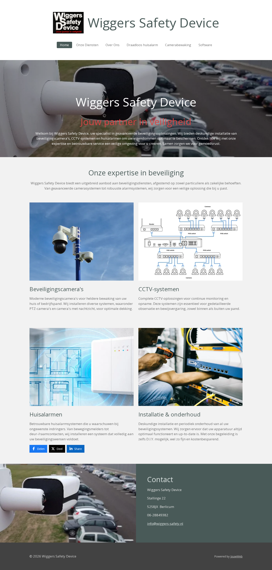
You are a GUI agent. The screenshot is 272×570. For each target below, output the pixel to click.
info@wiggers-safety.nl (165, 523)
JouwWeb (236, 556)
